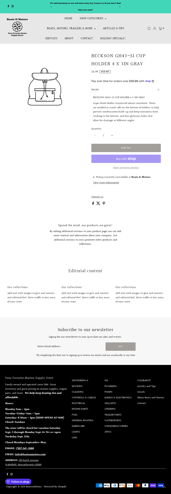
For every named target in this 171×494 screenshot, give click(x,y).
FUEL (74, 415)
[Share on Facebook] (93, 204)
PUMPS (108, 392)
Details (95, 90)
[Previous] (51, 7)
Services (51, 38)
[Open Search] (149, 28)
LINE (74, 438)
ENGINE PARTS (80, 409)
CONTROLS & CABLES (84, 398)
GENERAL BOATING (82, 420)
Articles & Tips (113, 28)
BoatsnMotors (34, 487)
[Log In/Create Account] (154, 28)
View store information (106, 182)
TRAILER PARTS (113, 415)
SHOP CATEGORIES (92, 18)
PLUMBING (111, 386)
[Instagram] (13, 7)
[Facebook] (8, 7)
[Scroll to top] (164, 487)
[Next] (120, 7)
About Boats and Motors (150, 398)
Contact (87, 38)
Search (141, 392)
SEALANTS (110, 403)
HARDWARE (78, 426)
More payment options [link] (126, 168)
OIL (106, 380)
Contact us (97, 197)
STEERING (110, 409)
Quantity (96, 129)
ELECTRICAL (78, 403)
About (69, 38)
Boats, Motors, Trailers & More (70, 28)
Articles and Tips (146, 386)
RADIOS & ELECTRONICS (118, 398)
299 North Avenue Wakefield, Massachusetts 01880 (23, 462)
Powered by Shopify (55, 487)
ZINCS (108, 432)
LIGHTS (76, 432)
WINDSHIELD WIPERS (116, 426)
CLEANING (77, 392)
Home (68, 18)
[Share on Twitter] (98, 204)
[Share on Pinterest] (104, 204)
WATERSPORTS (113, 420)
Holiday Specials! (113, 38)
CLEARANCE (144, 380)
